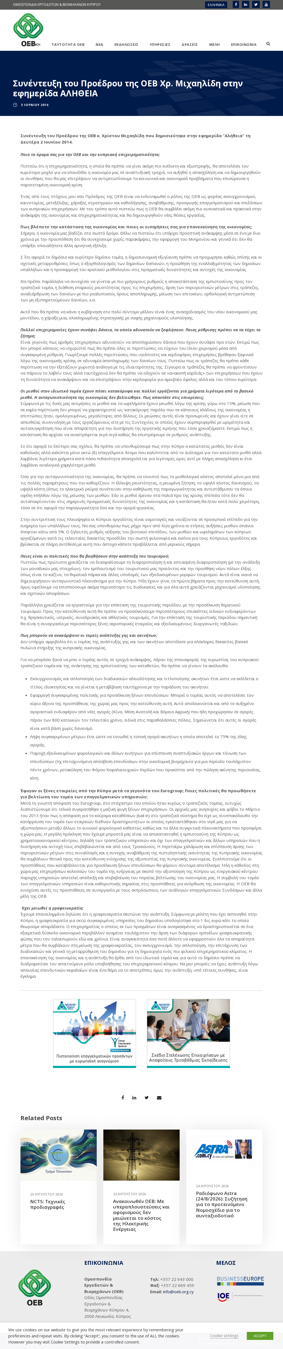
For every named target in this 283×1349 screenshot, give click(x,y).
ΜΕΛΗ (214, 44)
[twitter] (256, 4)
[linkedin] (245, 4)
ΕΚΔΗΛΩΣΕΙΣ (126, 44)
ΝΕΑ (99, 44)
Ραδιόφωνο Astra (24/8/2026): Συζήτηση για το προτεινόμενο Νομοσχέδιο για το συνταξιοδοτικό (221, 1204)
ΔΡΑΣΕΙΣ (190, 44)
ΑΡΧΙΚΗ (34, 44)
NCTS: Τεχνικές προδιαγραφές (47, 1204)
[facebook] (236, 4)
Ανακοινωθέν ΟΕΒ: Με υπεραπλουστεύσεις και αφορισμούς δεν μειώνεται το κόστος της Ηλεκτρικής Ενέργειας (141, 1215)
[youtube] (266, 4)
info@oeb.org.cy (178, 1291)
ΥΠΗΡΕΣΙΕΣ (160, 44)
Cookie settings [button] (224, 1335)
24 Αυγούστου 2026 (129, 1194)
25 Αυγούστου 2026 (46, 1194)
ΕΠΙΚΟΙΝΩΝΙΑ (244, 44)
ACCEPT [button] (260, 1335)
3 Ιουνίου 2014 (34, 105)
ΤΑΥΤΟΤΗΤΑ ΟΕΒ (68, 44)
